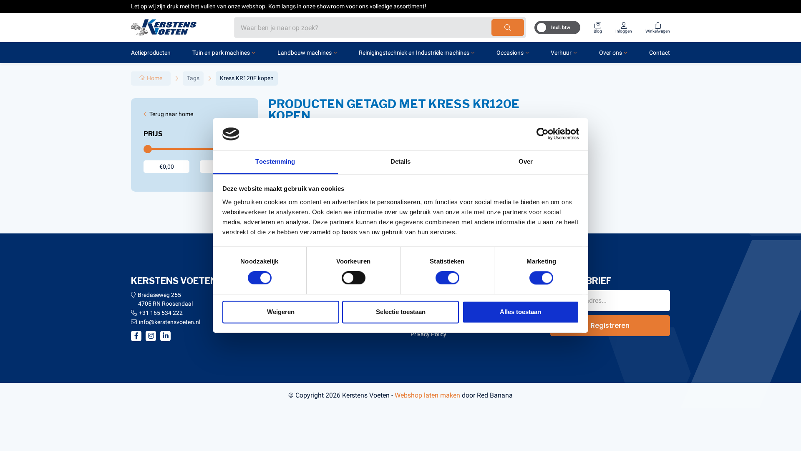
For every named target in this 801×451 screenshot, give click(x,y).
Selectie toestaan (401, 311)
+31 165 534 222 (161, 312)
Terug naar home (171, 114)
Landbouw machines (304, 52)
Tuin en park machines (221, 52)
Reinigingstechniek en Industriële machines (414, 52)
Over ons (610, 52)
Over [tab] (526, 161)
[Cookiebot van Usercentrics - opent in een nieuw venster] (542, 134)
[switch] (353, 278)
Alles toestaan (520, 311)
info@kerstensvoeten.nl (169, 322)
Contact (659, 52)
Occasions (510, 52)
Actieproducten (151, 52)
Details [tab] (400, 161)
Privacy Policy (428, 334)
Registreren (610, 325)
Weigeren (281, 311)
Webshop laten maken (427, 395)
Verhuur (561, 52)
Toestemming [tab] (275, 161)
